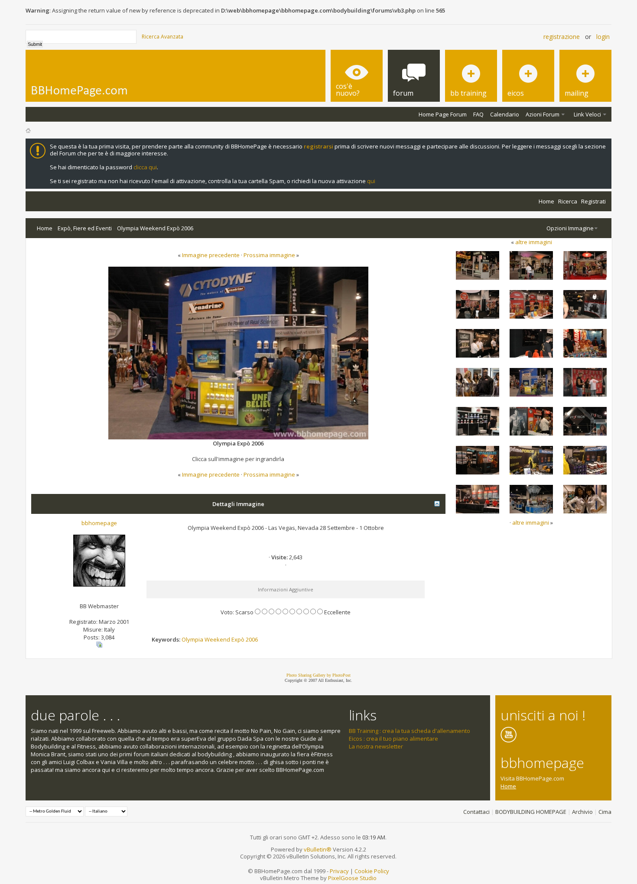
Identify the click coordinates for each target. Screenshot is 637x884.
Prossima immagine (269, 255)
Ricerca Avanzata (162, 36)
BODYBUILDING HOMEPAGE (530, 812)
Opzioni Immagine (570, 228)
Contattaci (476, 812)
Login (603, 36)
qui (371, 181)
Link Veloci (587, 114)
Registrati (593, 201)
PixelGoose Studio (352, 878)
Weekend (217, 639)
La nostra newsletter (376, 746)
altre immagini (533, 242)
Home (546, 201)
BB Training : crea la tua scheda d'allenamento (409, 731)
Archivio (582, 812)
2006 (252, 639)
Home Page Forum (443, 114)
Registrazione (561, 36)
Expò (237, 639)
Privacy (339, 871)
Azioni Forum (542, 114)
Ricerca (567, 201)
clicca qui (145, 167)
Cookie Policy (371, 871)
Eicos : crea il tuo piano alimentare (393, 738)
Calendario (504, 114)
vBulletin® (318, 849)
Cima (604, 812)
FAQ (478, 114)
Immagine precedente (211, 255)
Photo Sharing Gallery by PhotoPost (318, 675)
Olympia (192, 639)
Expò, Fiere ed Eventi (85, 228)
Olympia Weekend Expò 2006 (155, 228)
